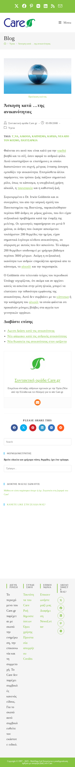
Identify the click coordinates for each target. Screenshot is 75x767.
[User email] (37, 402)
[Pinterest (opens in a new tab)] (31, 6)
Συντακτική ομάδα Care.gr (22, 123)
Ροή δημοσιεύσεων (28, 616)
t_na (15, 136)
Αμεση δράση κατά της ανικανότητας (31, 330)
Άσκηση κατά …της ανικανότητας (34, 43)
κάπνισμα (39, 136)
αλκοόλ (25, 136)
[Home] (5, 43)
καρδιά (52, 136)
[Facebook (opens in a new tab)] (24, 6)
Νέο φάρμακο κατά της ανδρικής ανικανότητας (37, 336)
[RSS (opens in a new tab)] (52, 6)
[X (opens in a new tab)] (16, 6)
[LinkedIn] (61, 615)
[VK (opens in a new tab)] (38, 6)
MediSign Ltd (36, 761)
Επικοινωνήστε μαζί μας (45, 600)
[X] (61, 600)
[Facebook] (61, 608)
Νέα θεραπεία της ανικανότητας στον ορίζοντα (37, 341)
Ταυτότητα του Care (28, 600)
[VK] (61, 631)
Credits (27, 658)
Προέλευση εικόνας (37, 96)
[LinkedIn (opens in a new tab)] (45, 6)
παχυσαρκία (29, 140)
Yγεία (11, 128)
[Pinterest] (61, 623)
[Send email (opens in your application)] (59, 6)
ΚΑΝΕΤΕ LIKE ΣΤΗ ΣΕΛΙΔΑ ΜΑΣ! (26, 504)
